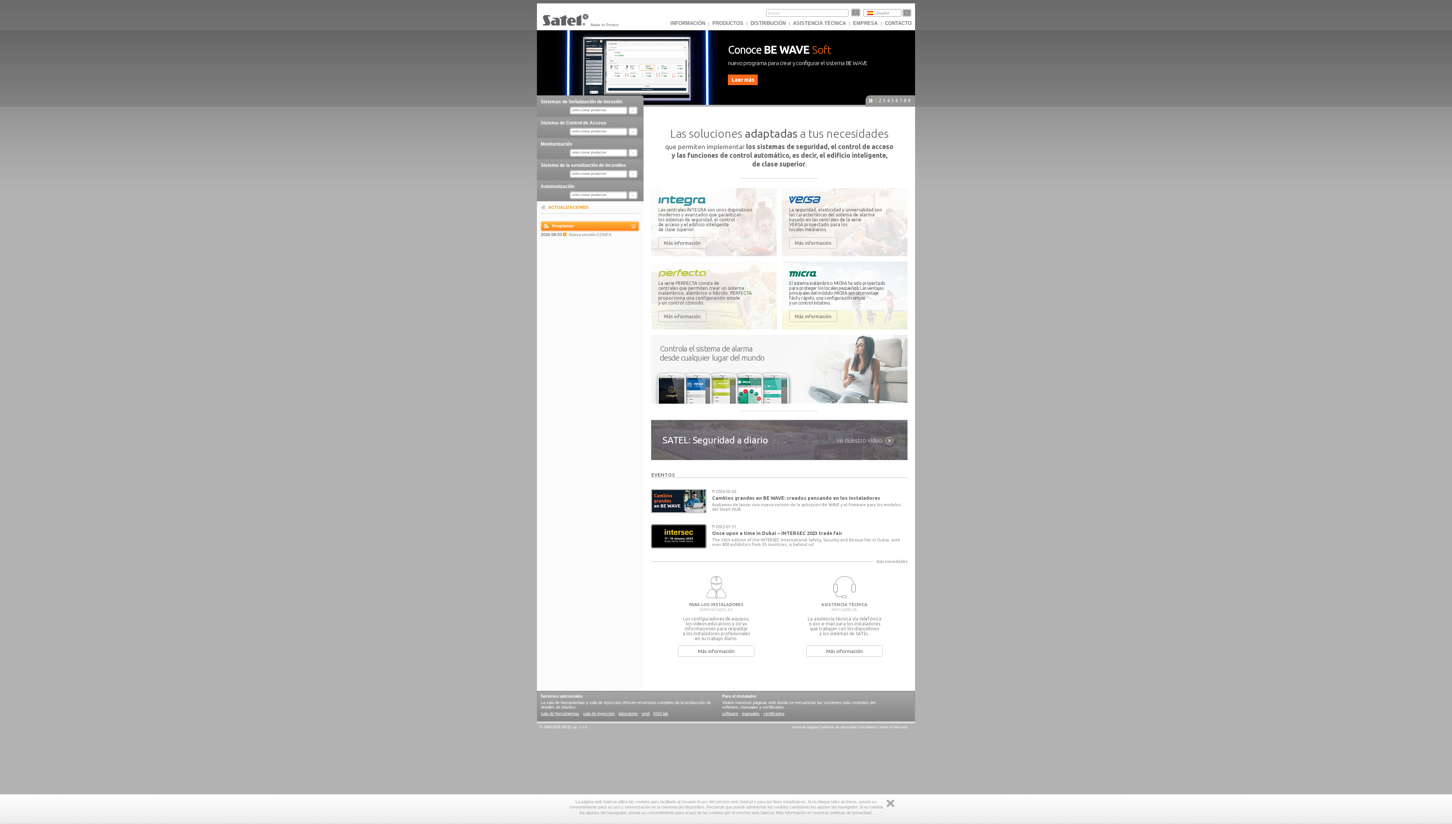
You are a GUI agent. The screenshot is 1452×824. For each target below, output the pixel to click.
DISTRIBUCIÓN (768, 23)
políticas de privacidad (838, 727)
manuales (751, 713)
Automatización (557, 186)
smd (646, 713)
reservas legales (805, 727)
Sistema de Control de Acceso (573, 123)
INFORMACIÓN (687, 23)
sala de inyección (599, 713)
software (730, 713)
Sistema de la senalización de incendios (583, 165)
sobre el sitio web (894, 727)
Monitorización (556, 144)
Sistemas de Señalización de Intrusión (581, 101)
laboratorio (628, 713)
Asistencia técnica (819, 23)
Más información (682, 243)
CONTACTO (898, 23)
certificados (774, 713)
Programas (563, 226)
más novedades (892, 561)
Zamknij (890, 803)
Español (882, 13)
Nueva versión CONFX (590, 234)
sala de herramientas (560, 713)
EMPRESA (865, 23)
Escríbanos (868, 727)
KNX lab (660, 713)
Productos (727, 23)
